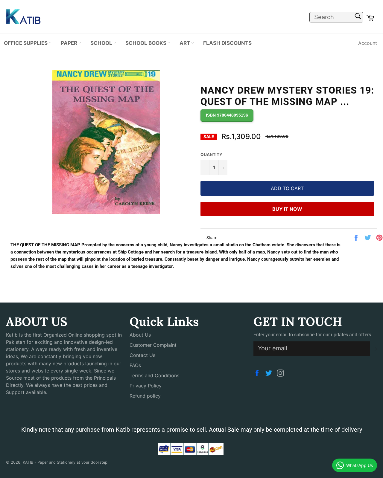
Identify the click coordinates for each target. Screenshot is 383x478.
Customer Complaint (153, 345)
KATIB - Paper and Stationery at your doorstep (65, 462)
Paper (69, 43)
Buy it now (287, 209)
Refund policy (145, 396)
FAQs (135, 365)
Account (367, 43)
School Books (146, 43)
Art (185, 43)
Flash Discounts (227, 43)
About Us (140, 335)
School (101, 43)
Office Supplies (26, 43)
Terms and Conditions (154, 375)
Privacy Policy (146, 386)
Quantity (211, 154)
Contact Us (142, 355)
